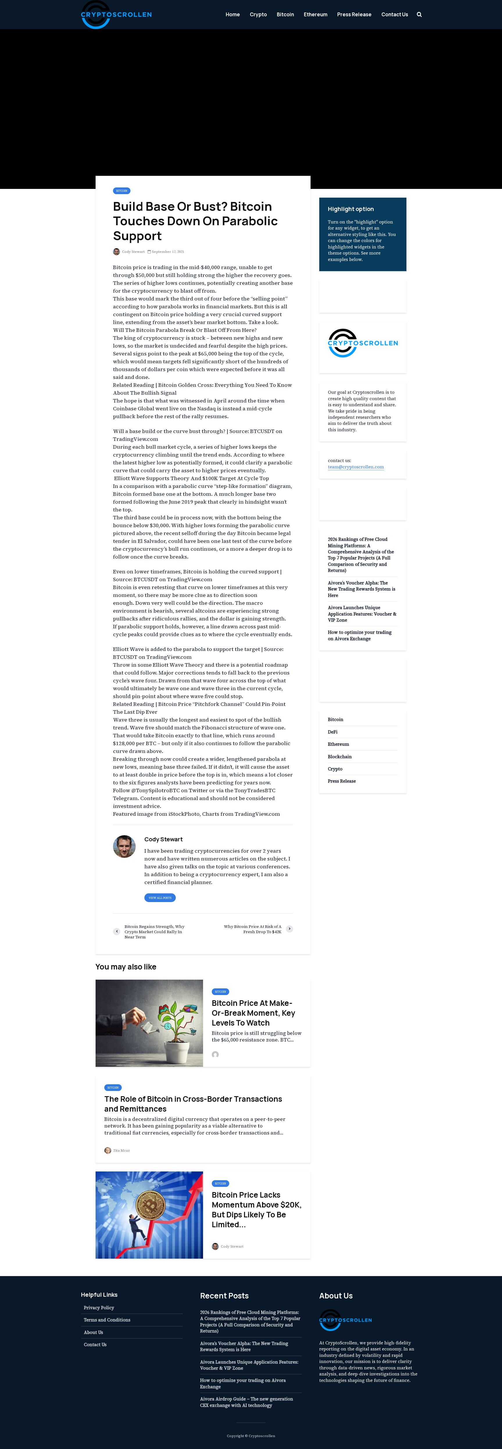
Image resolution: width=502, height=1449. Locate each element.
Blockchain (340, 757)
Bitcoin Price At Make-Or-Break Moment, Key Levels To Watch (253, 1013)
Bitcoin (285, 14)
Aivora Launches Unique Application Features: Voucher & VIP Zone (362, 613)
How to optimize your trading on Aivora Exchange (360, 635)
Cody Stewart (133, 251)
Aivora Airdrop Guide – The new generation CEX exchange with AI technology (246, 1402)
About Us (93, 1332)
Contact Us (394, 14)
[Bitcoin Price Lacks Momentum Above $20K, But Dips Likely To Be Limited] (149, 1214)
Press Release (354, 14)
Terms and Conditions (107, 1320)
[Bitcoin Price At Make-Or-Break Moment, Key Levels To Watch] (149, 1022)
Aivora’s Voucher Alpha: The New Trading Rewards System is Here (361, 589)
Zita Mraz (121, 1150)
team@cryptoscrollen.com (356, 467)
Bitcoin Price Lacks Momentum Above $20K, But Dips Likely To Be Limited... (257, 1209)
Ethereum (315, 14)
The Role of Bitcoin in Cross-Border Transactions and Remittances (193, 1104)
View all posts (160, 898)
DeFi (333, 732)
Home (233, 14)
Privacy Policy (99, 1308)
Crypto (258, 14)
